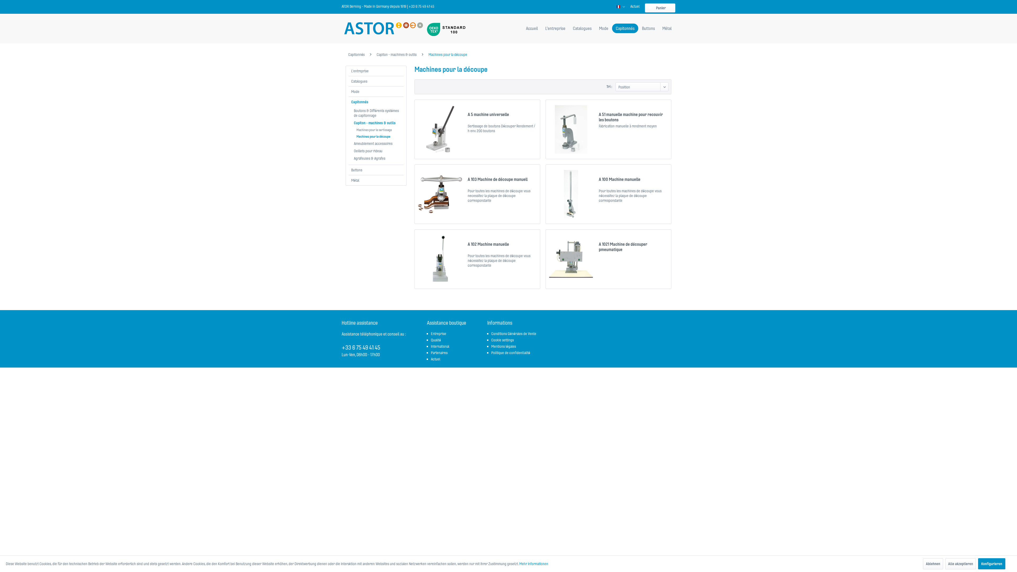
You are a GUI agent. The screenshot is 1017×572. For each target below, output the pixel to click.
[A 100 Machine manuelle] (571, 194)
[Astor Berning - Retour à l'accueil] (383, 28)
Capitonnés (359, 102)
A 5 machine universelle (488, 114)
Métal (355, 180)
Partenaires (439, 352)
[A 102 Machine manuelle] (439, 259)
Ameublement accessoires (373, 143)
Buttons (356, 170)
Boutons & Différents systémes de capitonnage (376, 113)
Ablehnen (933, 563)
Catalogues (359, 81)
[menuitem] (635, 6)
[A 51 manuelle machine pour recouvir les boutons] (571, 129)
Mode (355, 91)
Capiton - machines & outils (375, 122)
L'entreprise (360, 71)
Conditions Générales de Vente (513, 333)
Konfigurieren (991, 563)
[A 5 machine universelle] (439, 129)
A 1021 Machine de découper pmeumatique (623, 247)
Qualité (436, 340)
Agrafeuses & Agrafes (369, 158)
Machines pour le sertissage (374, 130)
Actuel (635, 6)
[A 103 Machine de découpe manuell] (439, 194)
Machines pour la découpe (373, 136)
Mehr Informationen (533, 563)
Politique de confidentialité (510, 352)
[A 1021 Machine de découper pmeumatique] (571, 259)
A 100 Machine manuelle (619, 179)
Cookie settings (502, 340)
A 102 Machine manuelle (488, 244)
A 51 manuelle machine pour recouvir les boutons (631, 117)
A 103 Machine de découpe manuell (498, 179)
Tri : (609, 86)
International (440, 346)
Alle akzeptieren (960, 563)
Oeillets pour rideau (368, 151)
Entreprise (438, 333)
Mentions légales (503, 346)
